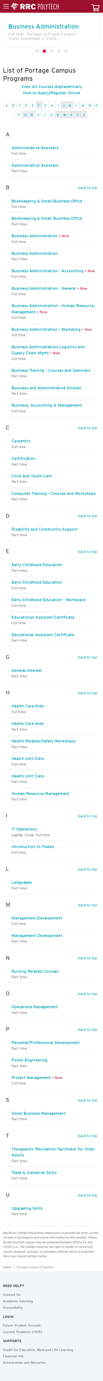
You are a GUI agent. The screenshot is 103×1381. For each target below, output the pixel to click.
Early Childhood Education (36, 563)
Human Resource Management (40, 792)
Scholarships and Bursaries (24, 1362)
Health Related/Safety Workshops (43, 740)
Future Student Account (22, 1324)
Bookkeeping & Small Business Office (46, 200)
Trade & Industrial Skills (34, 1171)
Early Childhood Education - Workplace (48, 598)
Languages (21, 881)
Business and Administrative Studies (46, 386)
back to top (87, 187)
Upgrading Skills (27, 1207)
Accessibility (13, 1307)
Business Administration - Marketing (46, 328)
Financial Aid (13, 1355)
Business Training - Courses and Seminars (50, 369)
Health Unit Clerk (27, 757)
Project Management (31, 1076)
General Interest (26, 669)
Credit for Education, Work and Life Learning (38, 1349)
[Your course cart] (95, 6)
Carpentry (20, 440)
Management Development (36, 917)
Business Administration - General (43, 287)
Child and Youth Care (31, 475)
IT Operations (24, 828)
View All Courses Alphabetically (51, 85)
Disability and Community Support (44, 528)
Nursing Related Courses (34, 970)
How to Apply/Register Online (51, 91)
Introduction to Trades (32, 845)
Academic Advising (18, 1300)
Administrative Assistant (34, 146)
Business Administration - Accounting (47, 269)
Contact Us (11, 1294)
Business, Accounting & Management (46, 404)
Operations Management (34, 1005)
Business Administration (34, 234)
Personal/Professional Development (45, 1041)
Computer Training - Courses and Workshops (53, 492)
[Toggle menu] (31, 6)
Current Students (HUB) (23, 1331)
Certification (23, 457)
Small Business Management (38, 1112)
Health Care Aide (27, 705)
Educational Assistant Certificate (42, 616)
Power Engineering (29, 1059)
